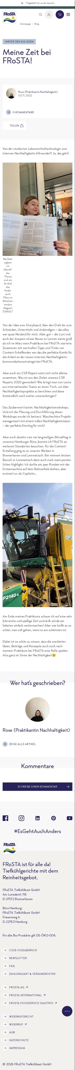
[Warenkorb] (60, 14)
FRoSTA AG (16, 987)
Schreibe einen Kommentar (37, 786)
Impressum (17, 1048)
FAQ (12, 966)
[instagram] (21, 818)
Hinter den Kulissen (19, 41)
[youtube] (69, 818)
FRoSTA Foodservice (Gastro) (31, 1003)
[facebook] (5, 818)
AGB (12, 1032)
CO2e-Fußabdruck (23, 950)
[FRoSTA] (10, 17)
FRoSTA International (25, 995)
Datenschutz (19, 1040)
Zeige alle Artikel (22, 744)
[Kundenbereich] (49, 14)
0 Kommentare (23, 112)
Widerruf (16, 1024)
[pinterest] (53, 818)
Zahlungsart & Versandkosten (32, 973)
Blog (37, 23)
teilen (14, 125)
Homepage (25, 23)
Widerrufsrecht (21, 1016)
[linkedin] (37, 818)
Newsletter (18, 958)
